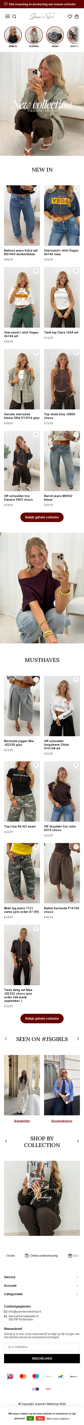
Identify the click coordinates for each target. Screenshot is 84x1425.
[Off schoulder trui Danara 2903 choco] (22, 461)
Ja (30, 1418)
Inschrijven (42, 1358)
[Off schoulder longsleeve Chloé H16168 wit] (62, 706)
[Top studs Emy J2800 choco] (62, 379)
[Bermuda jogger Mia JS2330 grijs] (22, 706)
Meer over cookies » (58, 1418)
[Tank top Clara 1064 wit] (62, 297)
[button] (6, 1039)
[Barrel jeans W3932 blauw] (62, 461)
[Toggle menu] (7, 16)
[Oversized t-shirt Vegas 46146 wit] (22, 297)
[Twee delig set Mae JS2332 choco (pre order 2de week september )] (22, 955)
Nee (40, 1418)
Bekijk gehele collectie (42, 517)
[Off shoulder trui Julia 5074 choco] (62, 791)
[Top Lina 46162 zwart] (22, 791)
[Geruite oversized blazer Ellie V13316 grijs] (22, 379)
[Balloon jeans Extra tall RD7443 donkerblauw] (22, 215)
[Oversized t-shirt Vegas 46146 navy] (62, 215)
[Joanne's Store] (42, 16)
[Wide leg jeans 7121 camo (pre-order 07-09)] (22, 873)
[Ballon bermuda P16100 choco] (62, 873)
